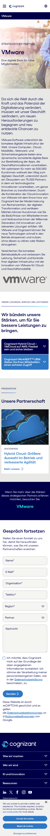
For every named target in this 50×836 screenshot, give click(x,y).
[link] (16, 6)
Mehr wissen (12, 468)
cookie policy (13, 812)
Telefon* (11, 594)
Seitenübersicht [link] (10, 798)
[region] (25, 818)
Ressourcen (10, 783)
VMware (25, 506)
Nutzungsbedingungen (19, 716)
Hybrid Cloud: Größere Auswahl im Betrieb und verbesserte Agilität (23, 458)
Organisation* (14, 583)
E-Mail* (10, 571)
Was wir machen (13, 756)
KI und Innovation (14, 774)
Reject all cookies (25, 826)
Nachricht (12, 628)
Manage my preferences (24, 833)
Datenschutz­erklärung (28, 679)
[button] (45, 6)
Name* (10, 560)
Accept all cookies (25, 818)
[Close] (46, 802)
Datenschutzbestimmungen (24, 712)
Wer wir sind (10, 765)
